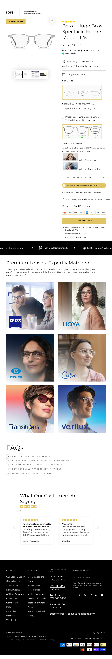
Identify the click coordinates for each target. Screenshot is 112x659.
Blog (30, 581)
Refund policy (14, 636)
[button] (84, 52)
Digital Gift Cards (37, 598)
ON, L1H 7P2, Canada (57, 587)
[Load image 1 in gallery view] (19, 74)
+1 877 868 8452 (58, 597)
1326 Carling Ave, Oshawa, (58, 578)
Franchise (11, 611)
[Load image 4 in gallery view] (43, 74)
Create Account (36, 577)
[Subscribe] (104, 577)
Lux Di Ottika (13, 590)
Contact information (30, 640)
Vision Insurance (36, 594)
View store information (75, 238)
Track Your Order (36, 603)
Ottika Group (17, 633)
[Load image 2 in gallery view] (27, 74)
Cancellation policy (47, 640)
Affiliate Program (15, 594)
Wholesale (11, 620)
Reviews (32, 607)
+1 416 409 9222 (57, 606)
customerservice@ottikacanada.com (72, 613)
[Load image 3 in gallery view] (35, 74)
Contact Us (12, 603)
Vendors (10, 616)
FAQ (8, 607)
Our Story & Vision (15, 577)
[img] (57, 506)
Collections (12, 598)
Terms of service (40, 636)
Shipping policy (14, 640)
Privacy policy (26, 636)
